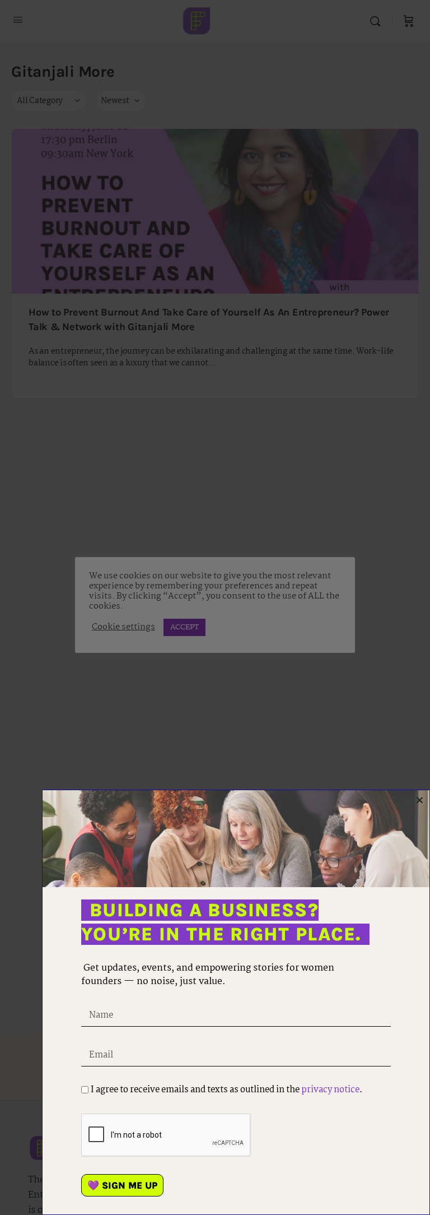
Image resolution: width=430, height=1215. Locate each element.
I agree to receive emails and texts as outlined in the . (226, 1090)
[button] (419, 800)
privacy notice (330, 1090)
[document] (215, 607)
